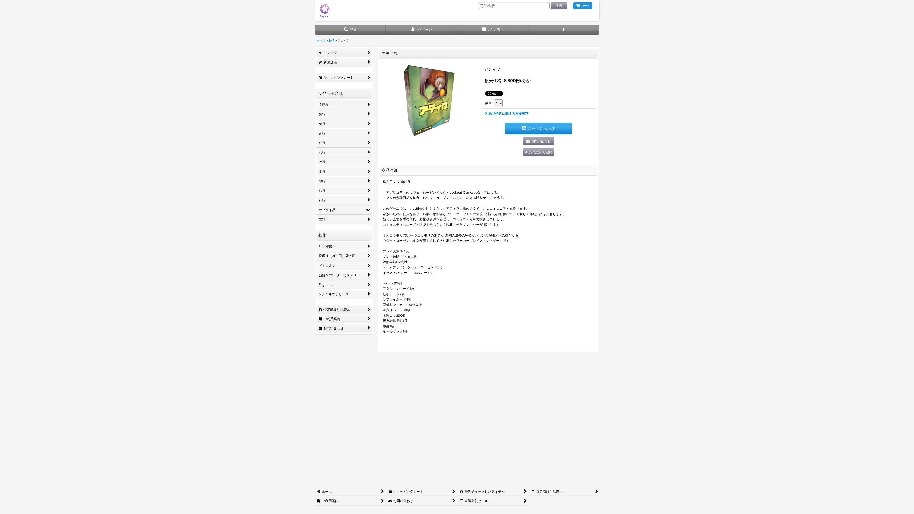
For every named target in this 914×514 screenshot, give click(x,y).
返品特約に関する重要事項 (509, 113)
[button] (563, 30)
